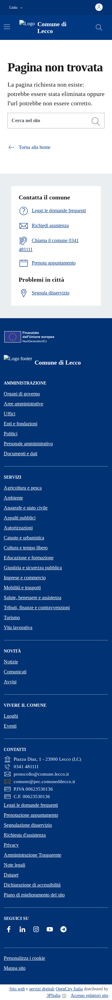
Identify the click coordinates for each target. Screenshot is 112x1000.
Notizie (11, 661)
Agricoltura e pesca (23, 487)
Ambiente (13, 497)
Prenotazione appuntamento (31, 815)
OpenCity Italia (69, 989)
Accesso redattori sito (89, 995)
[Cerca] (95, 122)
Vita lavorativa (18, 627)
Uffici (9, 413)
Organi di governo (22, 393)
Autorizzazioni (18, 527)
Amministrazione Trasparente (32, 855)
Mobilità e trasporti (22, 587)
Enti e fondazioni (20, 423)
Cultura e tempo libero (26, 547)
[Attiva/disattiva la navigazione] (7, 27)
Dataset (11, 875)
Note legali (14, 865)
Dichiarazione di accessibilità (32, 885)
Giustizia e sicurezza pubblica (33, 567)
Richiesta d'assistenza (25, 835)
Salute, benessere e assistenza (32, 597)
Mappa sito (15, 968)
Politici (10, 433)
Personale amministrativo (28, 443)
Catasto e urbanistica (24, 537)
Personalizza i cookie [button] (24, 958)
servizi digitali (41, 989)
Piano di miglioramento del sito (34, 894)
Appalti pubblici (19, 517)
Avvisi (10, 681)
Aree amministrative (23, 403)
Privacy (11, 845)
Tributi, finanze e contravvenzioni (37, 607)
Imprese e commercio (25, 577)
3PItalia (53, 995)
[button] (16, 7)
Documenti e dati (20, 453)
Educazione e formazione (29, 557)
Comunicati (15, 671)
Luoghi (11, 716)
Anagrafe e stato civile (26, 507)
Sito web (17, 989)
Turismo (12, 617)
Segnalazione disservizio (28, 825)
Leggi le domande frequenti (31, 805)
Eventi (10, 726)
